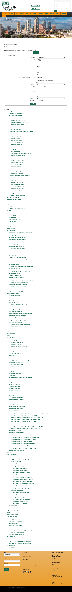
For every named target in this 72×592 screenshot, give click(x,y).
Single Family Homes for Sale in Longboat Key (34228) (21, 435)
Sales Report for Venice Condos (19, 474)
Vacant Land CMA (12, 215)
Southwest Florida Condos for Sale (18, 155)
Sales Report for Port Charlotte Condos (21, 468)
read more (27, 569)
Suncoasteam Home (26, 552)
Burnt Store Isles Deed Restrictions (18, 120)
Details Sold (8, 204)
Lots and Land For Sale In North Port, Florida (17, 237)
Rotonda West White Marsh (14, 393)
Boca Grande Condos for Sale (17, 342)
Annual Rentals (25, 559)
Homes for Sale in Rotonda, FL (15, 353)
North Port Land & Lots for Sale (17, 162)
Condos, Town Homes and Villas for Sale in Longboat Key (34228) (24, 415)
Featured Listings (9, 206)
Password (6, 563)
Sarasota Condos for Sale (16, 147)
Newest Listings (12, 355)
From (37, 89)
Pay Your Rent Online (13, 297)
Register (8, 335)
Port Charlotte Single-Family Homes (18, 186)
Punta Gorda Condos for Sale (16, 144)
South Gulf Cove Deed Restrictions (18, 126)
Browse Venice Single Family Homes (18, 195)
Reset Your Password (10, 337)
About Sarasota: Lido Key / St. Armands (16, 399)
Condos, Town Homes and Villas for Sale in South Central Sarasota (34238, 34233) (27, 426)
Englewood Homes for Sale (16, 180)
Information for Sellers (10, 214)
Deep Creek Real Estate (13, 302)
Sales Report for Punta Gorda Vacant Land (21, 499)
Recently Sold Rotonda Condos (17, 364)
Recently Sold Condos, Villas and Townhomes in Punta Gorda (21, 313)
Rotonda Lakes (12, 375)
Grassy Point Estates (13, 255)
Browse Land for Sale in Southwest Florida (17, 157)
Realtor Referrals (9, 331)
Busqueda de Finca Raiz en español (13, 199)
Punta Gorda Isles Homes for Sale (15, 322)
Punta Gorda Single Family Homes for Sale (17, 317)
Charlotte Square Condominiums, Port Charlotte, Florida (22, 266)
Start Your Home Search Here (28, 553)
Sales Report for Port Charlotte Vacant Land (21, 497)
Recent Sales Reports (10, 333)
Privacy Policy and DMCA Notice (15, 113)
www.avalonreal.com (55, 580)
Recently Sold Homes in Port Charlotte (18, 286)
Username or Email (7, 559)
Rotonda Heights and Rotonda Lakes (16, 373)
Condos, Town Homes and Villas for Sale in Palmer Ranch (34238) (24, 421)
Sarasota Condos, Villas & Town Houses (17, 412)
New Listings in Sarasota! (14, 410)
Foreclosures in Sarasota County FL (16, 408)
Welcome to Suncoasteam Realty (13, 538)
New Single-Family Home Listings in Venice (17, 519)
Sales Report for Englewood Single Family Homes (23, 479)
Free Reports (9, 210)
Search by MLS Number (11, 454)
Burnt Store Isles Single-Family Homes (18, 177)
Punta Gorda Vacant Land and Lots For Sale (17, 320)
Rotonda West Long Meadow (14, 384)
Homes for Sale (9, 212)
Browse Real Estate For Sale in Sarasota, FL (17, 406)
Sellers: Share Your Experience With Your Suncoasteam (20, 543)
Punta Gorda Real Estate (11, 300)
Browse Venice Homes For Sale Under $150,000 (20, 528)
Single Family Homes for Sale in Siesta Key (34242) (21, 445)
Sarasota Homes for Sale (16, 191)
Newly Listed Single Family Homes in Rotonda (20, 360)
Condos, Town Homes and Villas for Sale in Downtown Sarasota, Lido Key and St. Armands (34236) (30, 413)
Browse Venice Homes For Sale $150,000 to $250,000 (21, 527)
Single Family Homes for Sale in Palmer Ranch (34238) (21, 441)
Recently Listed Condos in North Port (18, 244)
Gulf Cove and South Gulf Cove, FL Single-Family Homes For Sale (24, 259)
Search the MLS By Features (12, 456)
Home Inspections (12, 217)
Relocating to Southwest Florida (15, 127)
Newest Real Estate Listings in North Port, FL (18, 239)
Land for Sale (9, 226)
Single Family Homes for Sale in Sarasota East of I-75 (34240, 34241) (24, 443)
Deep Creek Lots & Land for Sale (17, 160)
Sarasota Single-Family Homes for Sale (16, 432)
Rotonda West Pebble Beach (14, 388)
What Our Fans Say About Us (28, 560)
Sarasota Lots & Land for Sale (17, 169)
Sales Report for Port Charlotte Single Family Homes (23, 483)
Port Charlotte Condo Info (14, 264)
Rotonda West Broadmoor (14, 382)
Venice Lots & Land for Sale (16, 171)
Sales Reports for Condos (16, 461)
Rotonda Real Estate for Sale (14, 379)
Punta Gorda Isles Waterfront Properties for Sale (20, 324)
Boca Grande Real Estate (14, 340)
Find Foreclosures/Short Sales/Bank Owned (45, 80)
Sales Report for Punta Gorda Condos (20, 470)
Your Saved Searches (10, 547)
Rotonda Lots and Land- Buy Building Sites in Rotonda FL (20, 377)
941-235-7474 (36, 5)
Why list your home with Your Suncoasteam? (18, 223)
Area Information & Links (11, 117)
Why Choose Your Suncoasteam (15, 115)
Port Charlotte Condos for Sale (17, 142)
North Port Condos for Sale (16, 140)
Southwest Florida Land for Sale (17, 173)
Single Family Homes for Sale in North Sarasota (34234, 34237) (23, 439)
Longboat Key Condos (15, 138)
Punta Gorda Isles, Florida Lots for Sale (18, 168)
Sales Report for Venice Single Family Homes (22, 488)
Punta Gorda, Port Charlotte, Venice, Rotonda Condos (21, 153)
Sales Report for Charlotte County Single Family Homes (24, 477)
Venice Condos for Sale (15, 151)
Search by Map (9, 452)
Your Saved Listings (10, 545)
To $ (45, 86)
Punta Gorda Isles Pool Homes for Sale (18, 326)
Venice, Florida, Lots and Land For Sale (16, 534)
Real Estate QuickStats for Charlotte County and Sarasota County (22, 459)
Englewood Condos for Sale (16, 136)
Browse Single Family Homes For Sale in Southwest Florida (20, 175)
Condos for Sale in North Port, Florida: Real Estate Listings (20, 232)
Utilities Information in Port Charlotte (16, 291)
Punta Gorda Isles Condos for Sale (18, 146)
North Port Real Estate (10, 230)
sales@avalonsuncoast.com (60, 555)
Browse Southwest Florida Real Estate (14, 129)
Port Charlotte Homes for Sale (15, 268)
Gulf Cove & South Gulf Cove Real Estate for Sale (18, 257)
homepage (38, 42)
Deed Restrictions (12, 118)
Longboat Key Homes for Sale (17, 182)
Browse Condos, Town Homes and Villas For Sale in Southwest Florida (23, 131)
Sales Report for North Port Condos (20, 466)
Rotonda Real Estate (10, 339)
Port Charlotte (9, 253)
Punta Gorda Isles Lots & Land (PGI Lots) (17, 329)
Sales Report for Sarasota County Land (21, 501)
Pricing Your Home (12, 221)
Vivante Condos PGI (10, 536)
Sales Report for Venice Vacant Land (20, 503)
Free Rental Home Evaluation (14, 295)
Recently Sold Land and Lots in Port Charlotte (20, 289)
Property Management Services (12, 293)
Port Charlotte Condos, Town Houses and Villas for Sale (20, 271)
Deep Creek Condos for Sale (16, 307)
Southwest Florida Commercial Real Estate (15, 508)
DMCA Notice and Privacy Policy (57, 583)
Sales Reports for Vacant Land (17, 490)
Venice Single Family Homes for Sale (16, 525)
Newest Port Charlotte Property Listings (16, 277)
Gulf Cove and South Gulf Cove (15, 275)
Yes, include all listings (40, 77)
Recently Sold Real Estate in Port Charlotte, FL (18, 284)
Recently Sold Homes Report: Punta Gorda (17, 315)
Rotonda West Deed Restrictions (17, 124)
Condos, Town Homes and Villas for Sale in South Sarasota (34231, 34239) (25, 428)
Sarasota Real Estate (10, 395)
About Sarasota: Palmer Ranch (15, 401)
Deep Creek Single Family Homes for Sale (19, 304)
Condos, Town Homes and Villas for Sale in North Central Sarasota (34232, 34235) (27, 417)
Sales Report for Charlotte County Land (21, 492)
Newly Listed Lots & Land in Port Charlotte (19, 282)
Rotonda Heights (12, 371)
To (44, 89)
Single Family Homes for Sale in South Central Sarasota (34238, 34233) (25, 446)
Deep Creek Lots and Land (16, 309)
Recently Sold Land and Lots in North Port (19, 252)
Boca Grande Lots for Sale (16, 344)
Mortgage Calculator (10, 228)
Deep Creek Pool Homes (16, 306)
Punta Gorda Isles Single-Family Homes (19, 190)
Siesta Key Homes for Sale (16, 193)
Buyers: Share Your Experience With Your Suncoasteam (20, 541)
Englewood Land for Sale (14, 351)
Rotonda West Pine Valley (14, 390)
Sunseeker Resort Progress (12, 514)
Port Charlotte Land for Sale (14, 273)
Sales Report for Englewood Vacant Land (21, 494)
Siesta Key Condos (14, 149)
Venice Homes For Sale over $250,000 (18, 532)
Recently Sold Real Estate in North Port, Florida (18, 246)
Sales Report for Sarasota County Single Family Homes (24, 486)
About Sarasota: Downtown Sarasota (16, 397)
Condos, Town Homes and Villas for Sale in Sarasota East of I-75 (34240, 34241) (26, 423)
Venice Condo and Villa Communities (16, 521)
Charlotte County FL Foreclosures (13, 201)
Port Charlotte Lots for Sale (16, 164)
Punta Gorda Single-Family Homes (17, 188)
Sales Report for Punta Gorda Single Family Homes (23, 485)
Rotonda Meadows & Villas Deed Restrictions (20, 122)
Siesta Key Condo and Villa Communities (17, 450)
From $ (37, 86)
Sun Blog (8, 512)
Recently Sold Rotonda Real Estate (16, 362)
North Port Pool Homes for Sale (17, 235)
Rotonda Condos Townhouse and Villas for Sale (18, 369)
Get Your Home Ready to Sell (14, 219)
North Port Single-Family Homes (17, 184)
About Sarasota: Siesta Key (14, 402)
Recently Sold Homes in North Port (18, 250)
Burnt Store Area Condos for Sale (17, 133)
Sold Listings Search (13, 505)
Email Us (36, 8)
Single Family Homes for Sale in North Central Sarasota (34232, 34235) (25, 437)
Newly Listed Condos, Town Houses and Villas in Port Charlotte (23, 280)
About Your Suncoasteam (11, 111)
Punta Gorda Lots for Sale (16, 166)
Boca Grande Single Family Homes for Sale (19, 346)
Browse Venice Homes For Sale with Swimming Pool (21, 530)
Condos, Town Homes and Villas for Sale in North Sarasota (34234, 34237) (25, 419)
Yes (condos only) (40, 100)
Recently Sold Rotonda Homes (17, 366)
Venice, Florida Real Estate (11, 516)
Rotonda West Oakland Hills (14, 386)
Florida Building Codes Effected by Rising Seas (15, 208)
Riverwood (11, 262)
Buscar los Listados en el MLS (12, 197)
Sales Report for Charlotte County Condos (21, 463)
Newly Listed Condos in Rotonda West (18, 357)
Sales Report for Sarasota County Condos (21, 472)
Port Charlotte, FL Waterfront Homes (18, 269)
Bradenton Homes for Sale (14, 404)
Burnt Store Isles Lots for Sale (17, 158)
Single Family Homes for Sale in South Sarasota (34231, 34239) (23, 448)
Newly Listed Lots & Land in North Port (18, 241)
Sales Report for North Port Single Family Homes (22, 481)
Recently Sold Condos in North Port (18, 248)
